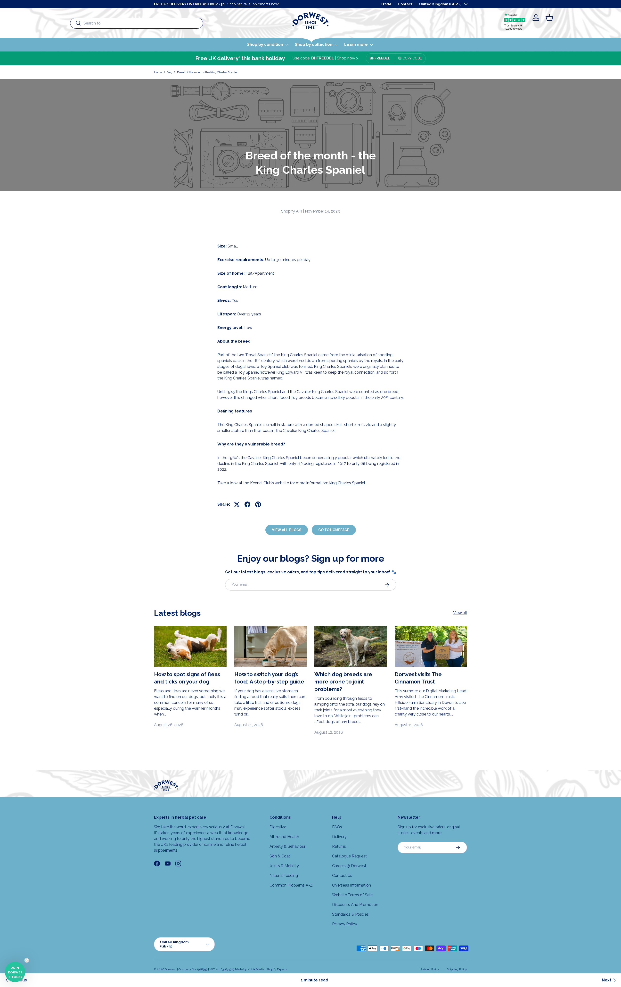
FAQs (337, 827)
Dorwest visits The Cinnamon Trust (418, 678)
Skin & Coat (280, 856)
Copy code (412, 58)
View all (460, 612)
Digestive (278, 827)
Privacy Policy (344, 924)
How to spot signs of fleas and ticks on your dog (187, 678)
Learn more (356, 44)
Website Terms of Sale (352, 895)
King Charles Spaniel (347, 483)
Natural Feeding (284, 875)
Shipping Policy (457, 969)
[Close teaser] (26, 960)
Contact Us (342, 875)
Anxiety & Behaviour (287, 846)
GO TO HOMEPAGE (333, 530)
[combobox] (136, 23)
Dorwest (170, 969)
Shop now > (347, 58)
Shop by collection (313, 44)
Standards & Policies (350, 914)
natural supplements (253, 4)
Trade (386, 4)
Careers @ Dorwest (349, 866)
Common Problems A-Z (291, 885)
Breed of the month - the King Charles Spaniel (207, 72)
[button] (549, 17)
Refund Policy (430, 969)
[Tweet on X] (236, 504)
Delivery (339, 836)
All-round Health (284, 836)
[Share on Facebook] (247, 504)
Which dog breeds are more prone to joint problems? (343, 681)
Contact (405, 4)
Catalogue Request (349, 856)
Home (158, 72)
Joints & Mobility (284, 866)
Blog (169, 72)
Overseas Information (351, 885)
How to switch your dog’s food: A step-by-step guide (269, 678)
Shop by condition (265, 44)
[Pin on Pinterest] (258, 504)
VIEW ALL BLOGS (286, 530)
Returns (339, 846)
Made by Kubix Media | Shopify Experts (261, 969)
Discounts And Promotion (355, 904)
